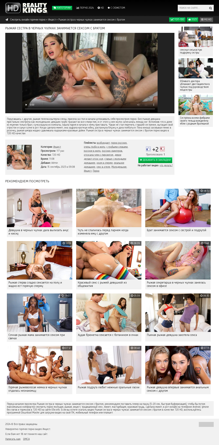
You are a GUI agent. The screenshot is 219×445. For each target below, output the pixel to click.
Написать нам (13, 439)
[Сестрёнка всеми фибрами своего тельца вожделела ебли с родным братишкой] (195, 105)
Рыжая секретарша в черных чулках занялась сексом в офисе (176, 284)
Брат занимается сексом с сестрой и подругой (176, 230)
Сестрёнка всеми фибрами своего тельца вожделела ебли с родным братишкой (195, 121)
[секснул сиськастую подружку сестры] (195, 37)
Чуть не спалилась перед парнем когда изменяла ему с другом (103, 232)
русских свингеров (112, 151)
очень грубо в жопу (94, 147)
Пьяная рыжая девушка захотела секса (172, 335)
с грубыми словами (117, 147)
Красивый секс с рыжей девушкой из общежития (102, 284)
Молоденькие (118, 167)
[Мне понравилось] (148, 149)
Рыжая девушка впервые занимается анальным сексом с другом (178, 389)
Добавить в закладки (156, 160)
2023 (194, 19)
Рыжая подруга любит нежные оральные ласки (108, 387)
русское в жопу (92, 151)
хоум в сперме (105, 163)
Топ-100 (179, 19)
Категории (63, 8)
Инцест (57, 147)
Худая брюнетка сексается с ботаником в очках (108, 335)
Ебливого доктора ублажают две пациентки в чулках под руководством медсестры (195, 85)
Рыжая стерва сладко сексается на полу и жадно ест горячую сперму (35, 284)
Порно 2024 (86, 8)
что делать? (166, 165)
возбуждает (103, 143)
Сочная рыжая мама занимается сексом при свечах (36, 337)
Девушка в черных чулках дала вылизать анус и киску (38, 232)
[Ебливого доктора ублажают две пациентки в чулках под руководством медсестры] (195, 68)
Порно (96, 171)
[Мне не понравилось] (162, 149)
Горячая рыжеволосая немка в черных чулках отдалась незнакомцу (37, 389)
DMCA (26, 439)
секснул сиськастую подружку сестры (191, 51)
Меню (207, 19)
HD (102, 8)
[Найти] (210, 8)
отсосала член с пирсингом (98, 155)
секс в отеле (103, 167)
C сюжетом (117, 8)
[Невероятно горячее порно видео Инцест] (27, 8)
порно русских (119, 143)
